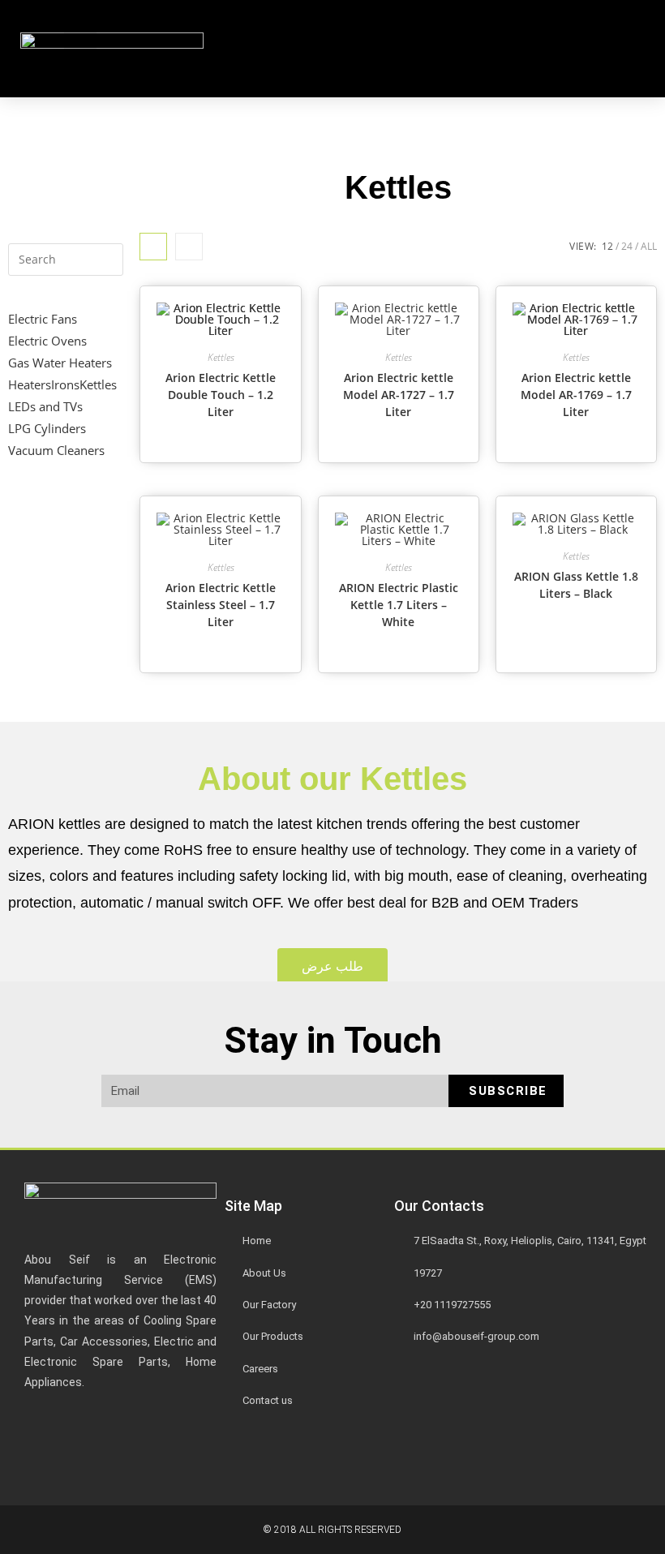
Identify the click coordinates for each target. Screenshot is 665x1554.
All (649, 246)
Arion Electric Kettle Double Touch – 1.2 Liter (220, 394)
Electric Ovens (47, 341)
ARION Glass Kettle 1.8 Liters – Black (576, 585)
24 (627, 246)
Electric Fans (42, 319)
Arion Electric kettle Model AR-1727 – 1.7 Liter (398, 394)
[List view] (189, 246)
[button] (80, 49)
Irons (65, 384)
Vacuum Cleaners (56, 450)
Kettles (98, 384)
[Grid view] (153, 246)
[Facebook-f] (245, 1454)
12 (607, 246)
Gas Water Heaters (60, 362)
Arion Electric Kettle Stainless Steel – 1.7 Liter (220, 604)
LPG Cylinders (47, 428)
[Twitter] (292, 1454)
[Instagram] (340, 1454)
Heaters (29, 384)
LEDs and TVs (45, 406)
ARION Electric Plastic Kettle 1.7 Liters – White (398, 604)
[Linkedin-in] (388, 1454)
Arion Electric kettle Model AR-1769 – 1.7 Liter (576, 394)
